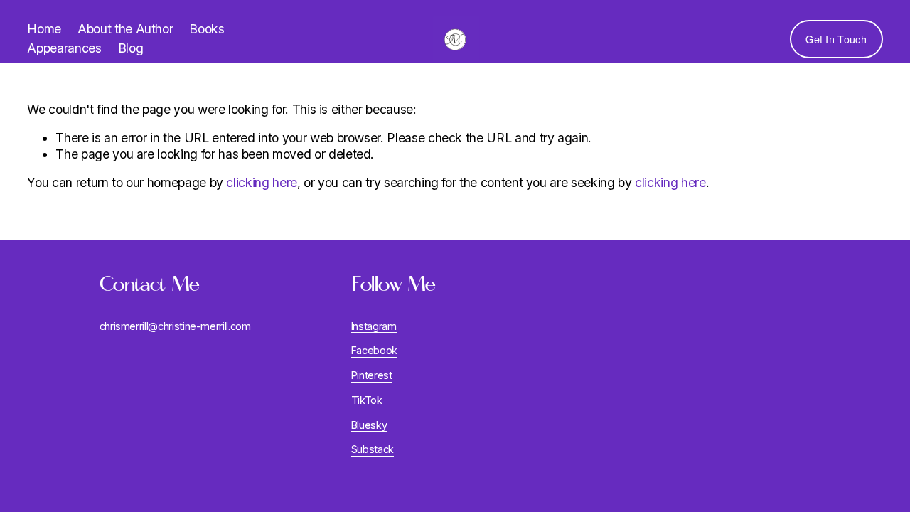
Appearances (64, 48)
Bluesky (369, 425)
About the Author (125, 28)
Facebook (374, 350)
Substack (372, 449)
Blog (131, 48)
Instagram (374, 326)
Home (44, 28)
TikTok (366, 400)
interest (374, 375)
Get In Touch (835, 38)
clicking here (261, 182)
